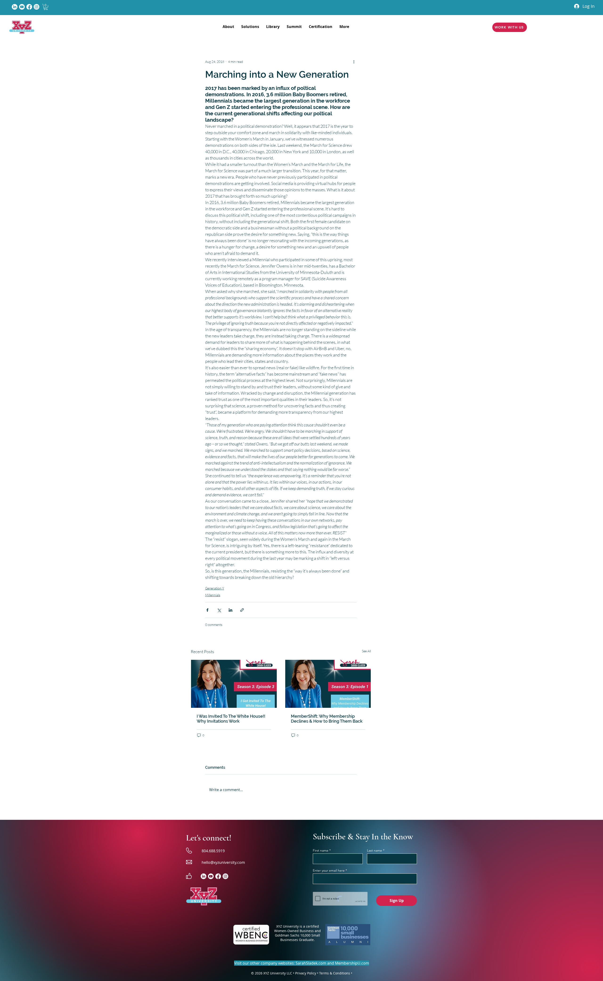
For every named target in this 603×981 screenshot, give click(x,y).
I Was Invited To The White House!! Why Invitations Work (231, 719)
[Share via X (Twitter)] (219, 610)
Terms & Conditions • (335, 973)
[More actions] (354, 61)
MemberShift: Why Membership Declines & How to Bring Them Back (327, 719)
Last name (374, 850)
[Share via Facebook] (207, 610)
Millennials (212, 595)
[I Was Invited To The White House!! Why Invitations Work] (234, 684)
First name (320, 850)
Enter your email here (329, 870)
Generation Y (214, 588)
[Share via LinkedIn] (230, 610)
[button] (45, 7)
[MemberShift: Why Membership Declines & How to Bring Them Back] (328, 684)
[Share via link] (242, 610)
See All (366, 651)
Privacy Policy (305, 973)
